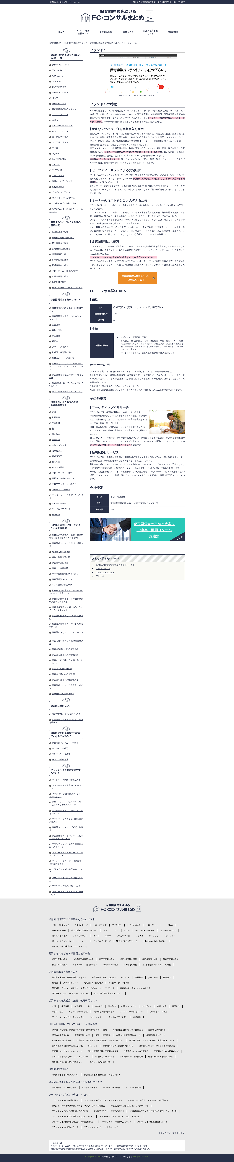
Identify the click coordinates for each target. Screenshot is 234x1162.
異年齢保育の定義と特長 (63, 693)
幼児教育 (56, 417)
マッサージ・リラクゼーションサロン (68, 1017)
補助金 (55, 341)
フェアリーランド (60, 142)
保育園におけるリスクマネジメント (67, 1051)
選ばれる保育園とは (61, 552)
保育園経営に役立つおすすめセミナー (136, 988)
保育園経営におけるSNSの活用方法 (128, 1030)
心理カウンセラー (60, 445)
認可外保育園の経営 (61, 249)
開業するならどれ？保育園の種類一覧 (66, 224)
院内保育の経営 (59, 282)
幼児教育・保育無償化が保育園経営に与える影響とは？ (100, 1040)
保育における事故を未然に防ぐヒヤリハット (71, 1056)
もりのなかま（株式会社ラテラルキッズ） (70, 946)
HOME (61, 32)
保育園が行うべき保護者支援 (65, 680)
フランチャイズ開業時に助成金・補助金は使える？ (74, 1122)
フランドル (57, 81)
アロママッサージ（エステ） (65, 484)
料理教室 (56, 462)
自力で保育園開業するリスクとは (67, 391)
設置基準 (56, 325)
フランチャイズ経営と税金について (152, 1122)
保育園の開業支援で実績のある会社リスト (115, 565)
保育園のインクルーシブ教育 (65, 743)
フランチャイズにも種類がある (66, 780)
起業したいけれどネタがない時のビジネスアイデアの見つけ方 (78, 1106)
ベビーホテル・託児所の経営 (65, 271)
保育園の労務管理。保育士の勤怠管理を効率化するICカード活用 (79, 1030)
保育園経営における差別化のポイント (68, 1062)
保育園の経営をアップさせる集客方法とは (157, 1046)
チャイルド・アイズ (105, 572)
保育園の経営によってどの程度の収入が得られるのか (152, 1040)
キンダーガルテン (60, 131)
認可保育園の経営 (60, 232)
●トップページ (164, 1133)
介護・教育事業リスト (150, 32)
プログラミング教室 (61, 489)
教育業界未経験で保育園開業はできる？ (69, 977)
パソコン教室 (58, 467)
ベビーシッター (59, 503)
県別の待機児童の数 (61, 557)
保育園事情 (173, 32)
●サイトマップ (178, 1133)
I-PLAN (55, 98)
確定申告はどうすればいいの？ (66, 714)
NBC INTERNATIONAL (62, 126)
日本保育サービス (60, 137)
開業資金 (56, 336)
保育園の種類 (106, 32)
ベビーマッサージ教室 (62, 473)
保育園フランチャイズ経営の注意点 (109, 1111)
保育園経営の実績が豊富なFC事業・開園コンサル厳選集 (154, 530)
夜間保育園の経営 (60, 243)
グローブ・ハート (60, 92)
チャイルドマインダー (62, 509)
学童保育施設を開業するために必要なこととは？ (136, 278)
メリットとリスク (60, 347)
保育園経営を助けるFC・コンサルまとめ (65, 2)
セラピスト (57, 451)
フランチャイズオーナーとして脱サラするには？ (120, 1116)
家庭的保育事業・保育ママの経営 (67, 287)
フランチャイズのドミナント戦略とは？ (101, 1127)
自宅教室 (56, 434)
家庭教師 (56, 514)
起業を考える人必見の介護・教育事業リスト (66, 404)
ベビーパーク (58, 186)
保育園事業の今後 (60, 563)
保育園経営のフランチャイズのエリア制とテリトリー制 (153, 1111)
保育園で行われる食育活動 (64, 674)
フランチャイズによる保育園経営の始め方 (70, 1111)
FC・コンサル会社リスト (83, 32)
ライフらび (57, 170)
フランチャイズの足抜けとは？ (66, 886)
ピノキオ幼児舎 (59, 87)
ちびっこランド (103, 568)
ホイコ (55, 148)
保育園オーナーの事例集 (63, 358)
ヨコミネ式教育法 (60, 759)
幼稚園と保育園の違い (62, 352)
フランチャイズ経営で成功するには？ (66, 772)
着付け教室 (57, 456)
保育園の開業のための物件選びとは (118, 1046)
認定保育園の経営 (60, 260)
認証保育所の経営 (60, 254)
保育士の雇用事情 (60, 568)
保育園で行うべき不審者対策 (65, 655)
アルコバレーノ (59, 70)
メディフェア (58, 175)
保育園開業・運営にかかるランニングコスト (111, 977)
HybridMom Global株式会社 (64, 203)
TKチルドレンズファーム (63, 198)
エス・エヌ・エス (60, 114)
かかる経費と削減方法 (62, 585)
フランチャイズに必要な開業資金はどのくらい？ (73, 1116)
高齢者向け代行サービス (63, 478)
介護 (54, 412)
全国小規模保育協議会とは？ (65, 574)
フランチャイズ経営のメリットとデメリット (103, 1100)
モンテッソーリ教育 (61, 754)
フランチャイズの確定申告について (116, 1122)
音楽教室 (56, 439)
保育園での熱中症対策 (62, 668)
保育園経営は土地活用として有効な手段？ (102, 1075)
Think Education (59, 103)
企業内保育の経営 (60, 276)
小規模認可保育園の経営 (63, 237)
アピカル (100, 576)
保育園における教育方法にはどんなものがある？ (66, 734)
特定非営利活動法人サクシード (66, 109)
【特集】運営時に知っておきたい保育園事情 (66, 527)
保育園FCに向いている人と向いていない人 (70, 993)
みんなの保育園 (59, 159)
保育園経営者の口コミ (62, 579)
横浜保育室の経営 (60, 265)
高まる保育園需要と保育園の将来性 (103, 1051)
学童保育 (56, 423)
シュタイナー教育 (60, 748)
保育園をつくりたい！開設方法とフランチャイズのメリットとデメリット (66, 366)
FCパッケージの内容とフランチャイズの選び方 (148, 1100)
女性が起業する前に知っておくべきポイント (130, 1106)
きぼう (55, 120)
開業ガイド (128, 32)
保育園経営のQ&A (60, 706)
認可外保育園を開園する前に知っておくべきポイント (75, 1046)
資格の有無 (57, 330)
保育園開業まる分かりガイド (66, 299)
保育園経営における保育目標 (65, 649)
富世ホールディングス (62, 181)
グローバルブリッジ (61, 65)
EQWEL (55, 153)
